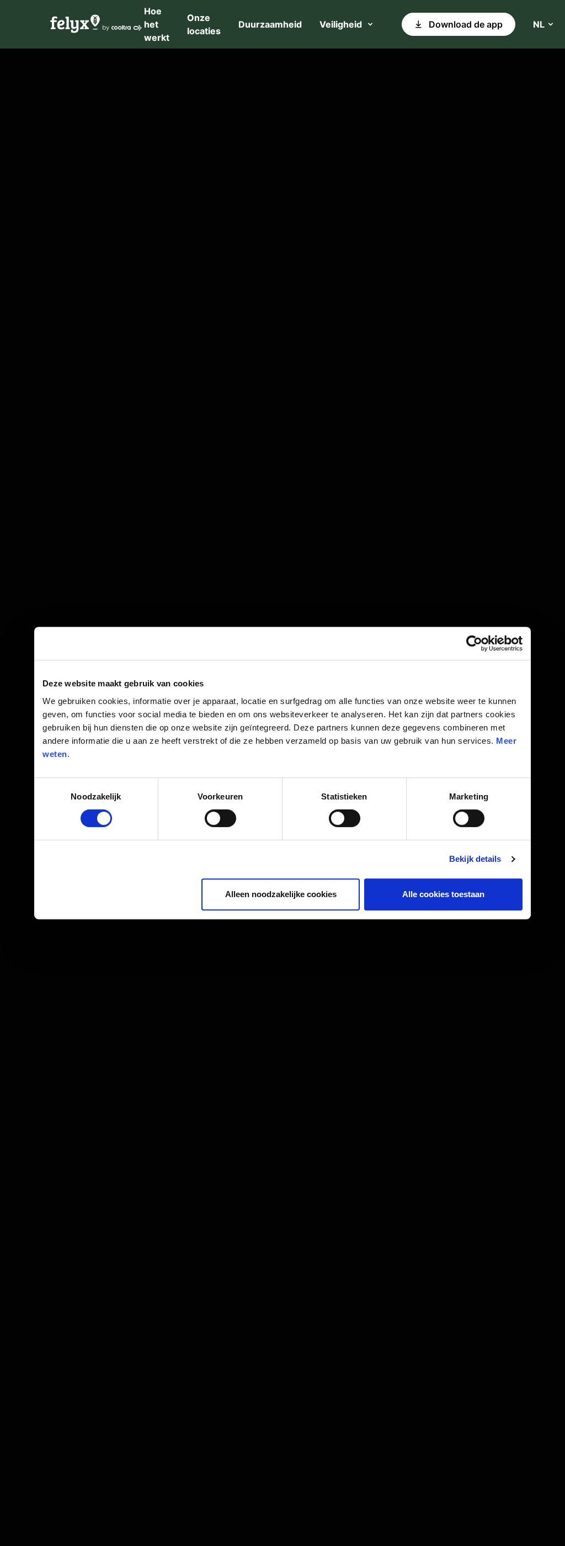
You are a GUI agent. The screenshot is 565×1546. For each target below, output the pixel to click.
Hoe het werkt (156, 24)
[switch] (220, 818)
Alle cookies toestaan (443, 894)
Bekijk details (475, 858)
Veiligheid (340, 24)
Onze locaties (204, 24)
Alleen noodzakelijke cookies (281, 894)
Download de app (466, 24)
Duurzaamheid (270, 24)
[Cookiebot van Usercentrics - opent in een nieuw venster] (474, 643)
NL (539, 24)
